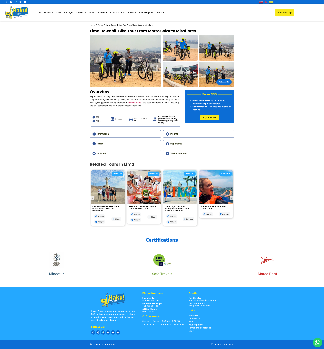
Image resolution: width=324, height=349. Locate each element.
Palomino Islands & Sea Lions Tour (213, 207)
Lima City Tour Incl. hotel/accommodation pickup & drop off (177, 208)
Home (92, 25)
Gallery (225, 82)
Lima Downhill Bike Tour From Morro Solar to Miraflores (105, 208)
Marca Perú (267, 274)
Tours (100, 25)
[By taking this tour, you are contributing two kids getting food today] (154, 119)
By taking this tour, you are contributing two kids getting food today (168, 119)
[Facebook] (11, 2)
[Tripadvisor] (20, 2)
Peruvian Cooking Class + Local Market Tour (142, 207)
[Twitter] (113, 332)
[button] (125, 134)
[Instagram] (6, 2)
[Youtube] (25, 2)
